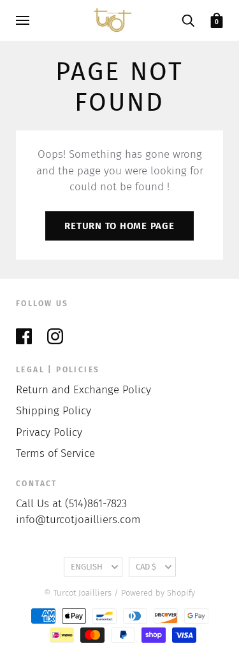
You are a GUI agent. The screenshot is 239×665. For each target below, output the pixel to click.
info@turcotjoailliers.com (78, 519)
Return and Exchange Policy (83, 389)
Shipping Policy (53, 410)
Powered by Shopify (158, 593)
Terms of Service (55, 453)
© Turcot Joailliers (78, 593)
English (87, 566)
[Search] (188, 20)
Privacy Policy (49, 432)
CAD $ (146, 566)
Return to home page (119, 226)
